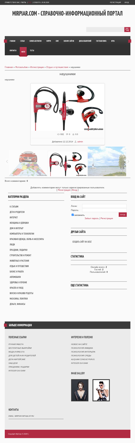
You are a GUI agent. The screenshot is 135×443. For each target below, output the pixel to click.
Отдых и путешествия (57, 67)
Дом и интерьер (16, 228)
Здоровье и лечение (18, 282)
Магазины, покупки (19, 298)
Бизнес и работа (17, 271)
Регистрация (115, 2)
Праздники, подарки (19, 367)
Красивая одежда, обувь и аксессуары (27, 239)
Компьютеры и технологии (22, 233)
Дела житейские (17, 359)
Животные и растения (19, 260)
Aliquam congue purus (82, 359)
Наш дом (13, 363)
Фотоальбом (21, 67)
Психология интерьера (83, 352)
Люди (12, 244)
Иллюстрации (37, 67)
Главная (9, 67)
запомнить (79, 215)
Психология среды (81, 356)
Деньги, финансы (17, 304)
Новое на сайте (79, 344)
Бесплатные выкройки (20, 348)
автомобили (15, 276)
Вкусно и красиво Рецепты (21, 293)
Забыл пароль (92, 218)
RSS (29, 2)
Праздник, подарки (18, 249)
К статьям (14, 206)
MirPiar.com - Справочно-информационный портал (67, 13)
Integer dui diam (17, 371)
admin (80, 142)
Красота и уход (16, 287)
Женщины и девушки (19, 222)
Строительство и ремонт (20, 255)
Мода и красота (16, 352)
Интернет (14, 217)
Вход (127, 2)
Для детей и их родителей (22, 356)
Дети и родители (17, 212)
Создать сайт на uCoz (82, 241)
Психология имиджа (82, 348)
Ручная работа (16, 344)
